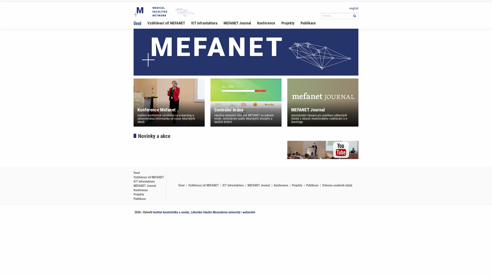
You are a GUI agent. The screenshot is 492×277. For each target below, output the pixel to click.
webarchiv (249, 212)
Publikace (308, 23)
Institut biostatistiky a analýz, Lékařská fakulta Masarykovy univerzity (196, 212)
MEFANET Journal (237, 23)
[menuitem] (140, 23)
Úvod (137, 23)
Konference (266, 23)
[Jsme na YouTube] (322, 150)
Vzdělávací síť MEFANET (166, 23)
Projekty (287, 23)
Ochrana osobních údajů (337, 185)
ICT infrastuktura (204, 23)
